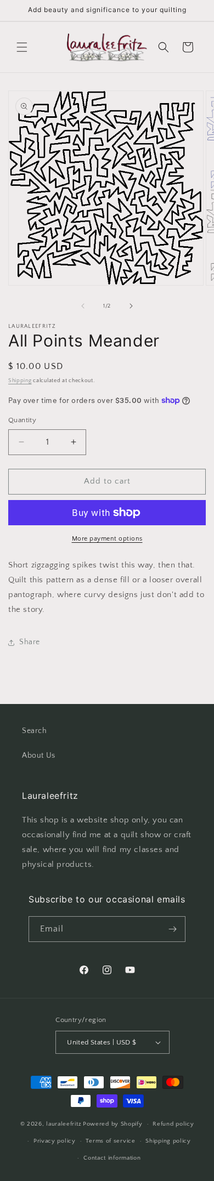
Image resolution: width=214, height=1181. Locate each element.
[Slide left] (83, 306)
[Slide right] (131, 306)
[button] (22, 47)
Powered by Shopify (113, 1124)
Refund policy (173, 1124)
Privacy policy (54, 1141)
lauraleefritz (63, 1124)
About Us (38, 755)
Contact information (111, 1158)
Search (34, 730)
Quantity (22, 420)
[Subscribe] (173, 929)
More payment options (107, 538)
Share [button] (29, 642)
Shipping (20, 381)
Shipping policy (168, 1141)
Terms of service (110, 1141)
